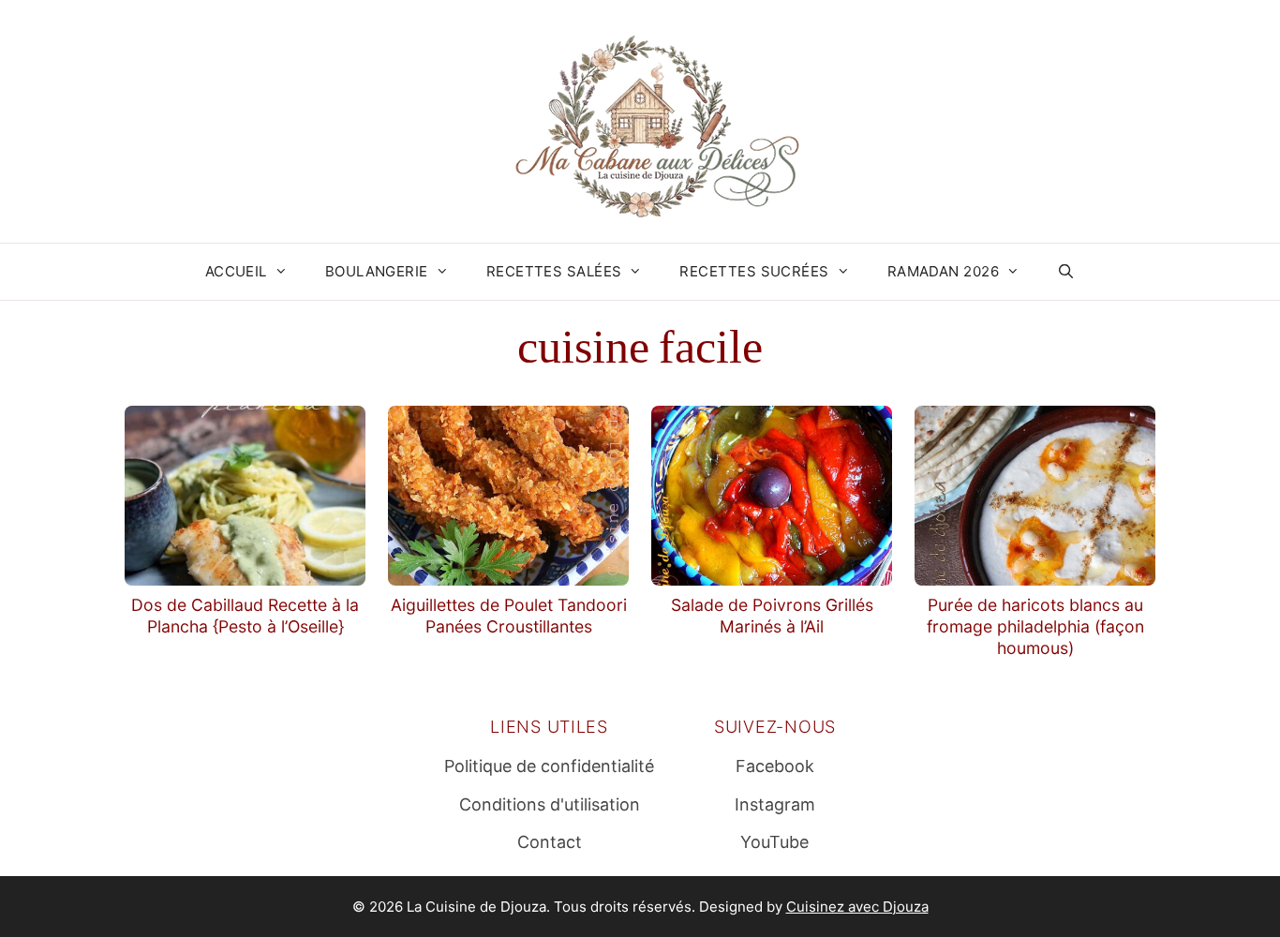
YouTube (774, 842)
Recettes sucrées (753, 271)
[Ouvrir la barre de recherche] (1066, 272)
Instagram (775, 804)
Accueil (236, 271)
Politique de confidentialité (549, 766)
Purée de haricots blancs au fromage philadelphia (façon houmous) (1035, 626)
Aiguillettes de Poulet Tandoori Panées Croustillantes (509, 615)
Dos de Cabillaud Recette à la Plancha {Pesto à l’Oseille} (245, 615)
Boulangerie (376, 271)
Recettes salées (554, 271)
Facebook (775, 766)
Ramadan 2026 (943, 271)
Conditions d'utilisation (549, 804)
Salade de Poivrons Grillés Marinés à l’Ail (772, 615)
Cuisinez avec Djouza (857, 906)
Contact (549, 842)
